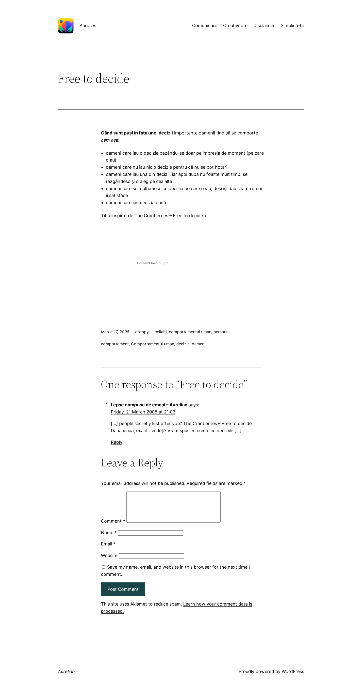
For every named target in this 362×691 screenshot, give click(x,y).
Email (108, 543)
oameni (198, 343)
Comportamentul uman (152, 343)
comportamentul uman (190, 331)
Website (109, 555)
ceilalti (161, 331)
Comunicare (204, 25)
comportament (115, 343)
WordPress (293, 671)
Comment (113, 521)
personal (222, 331)
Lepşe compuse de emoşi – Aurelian (149, 404)
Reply (116, 442)
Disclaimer (264, 25)
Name (109, 532)
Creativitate (235, 25)
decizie (183, 343)
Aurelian (88, 25)
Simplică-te (292, 25)
